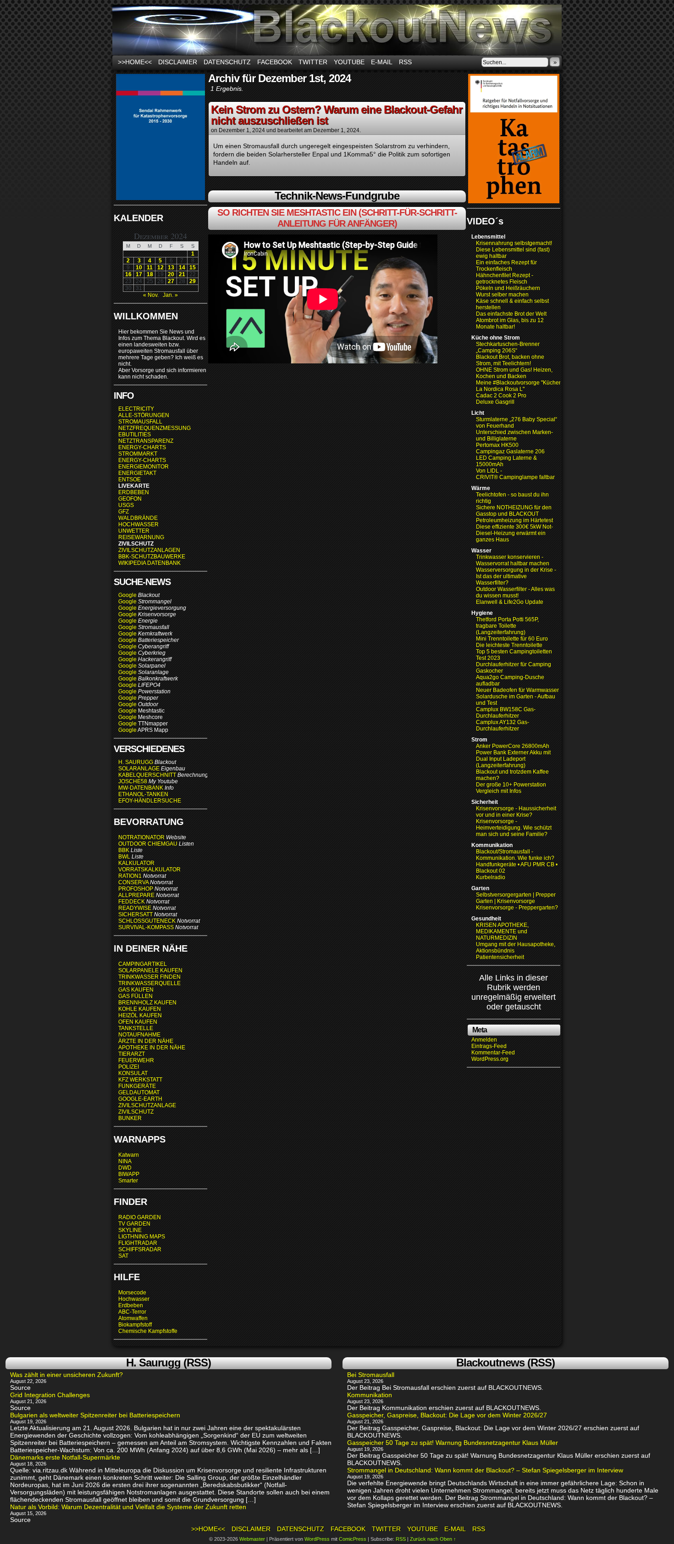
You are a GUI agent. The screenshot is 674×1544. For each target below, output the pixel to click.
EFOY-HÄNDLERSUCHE (149, 800)
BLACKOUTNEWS (337, 30)
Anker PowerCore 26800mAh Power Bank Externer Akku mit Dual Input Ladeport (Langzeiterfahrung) (513, 756)
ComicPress (352, 1539)
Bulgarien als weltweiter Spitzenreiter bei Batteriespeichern (95, 1415)
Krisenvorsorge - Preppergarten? (517, 907)
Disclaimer (177, 62)
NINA (125, 1161)
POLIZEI (128, 1067)
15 (192, 267)
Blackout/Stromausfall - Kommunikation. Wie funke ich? (515, 854)
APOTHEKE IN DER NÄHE (151, 1047)
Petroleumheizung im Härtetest (514, 520)
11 (150, 267)
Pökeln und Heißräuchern (508, 288)
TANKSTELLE (135, 1028)
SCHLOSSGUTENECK (147, 921)
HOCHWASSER (138, 524)
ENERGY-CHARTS (142, 447)
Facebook (274, 62)
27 (171, 281)
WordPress (317, 1539)
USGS (126, 505)
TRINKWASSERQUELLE (149, 983)
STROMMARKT (138, 454)
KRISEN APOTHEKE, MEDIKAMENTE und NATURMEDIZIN (502, 931)
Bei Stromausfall (370, 1374)
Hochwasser (133, 1299)
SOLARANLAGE (139, 768)
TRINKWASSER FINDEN (149, 977)
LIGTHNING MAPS (141, 1236)
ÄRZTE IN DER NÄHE (145, 1041)
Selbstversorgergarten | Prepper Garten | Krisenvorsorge (516, 898)
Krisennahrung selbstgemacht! (514, 243)
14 (182, 267)
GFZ (123, 511)
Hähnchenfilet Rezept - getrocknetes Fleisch (504, 278)
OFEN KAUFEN (137, 1022)
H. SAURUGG (135, 762)
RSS (405, 62)
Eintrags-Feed (489, 1046)
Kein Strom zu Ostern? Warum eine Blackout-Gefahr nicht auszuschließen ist (336, 115)
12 (160, 267)
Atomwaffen (133, 1318)
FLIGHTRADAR (137, 1243)
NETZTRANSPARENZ (145, 441)
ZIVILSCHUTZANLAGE (147, 1105)
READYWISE (134, 908)
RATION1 (130, 876)
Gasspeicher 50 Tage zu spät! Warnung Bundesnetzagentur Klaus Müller (452, 1442)
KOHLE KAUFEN (139, 1009)
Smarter (128, 1180)
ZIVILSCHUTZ (136, 1112)
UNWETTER (133, 531)
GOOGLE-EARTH (140, 1099)
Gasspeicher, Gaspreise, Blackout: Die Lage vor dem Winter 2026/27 (447, 1415)
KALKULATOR (136, 863)
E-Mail (381, 62)
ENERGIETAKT (137, 473)
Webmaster (252, 1539)
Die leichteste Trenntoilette (509, 645)
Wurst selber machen (502, 294)
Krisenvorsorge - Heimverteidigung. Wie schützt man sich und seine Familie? (514, 827)
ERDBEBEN (133, 492)
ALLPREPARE (136, 895)
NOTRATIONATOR (141, 837)
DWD (125, 1168)
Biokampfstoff (135, 1324)
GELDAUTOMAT (139, 1092)
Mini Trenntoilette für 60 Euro (512, 638)
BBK (123, 850)
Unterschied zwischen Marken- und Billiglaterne (514, 435)
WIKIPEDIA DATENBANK (149, 563)
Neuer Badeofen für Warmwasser (517, 690)
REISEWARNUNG (141, 537)
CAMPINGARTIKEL (142, 964)
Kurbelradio (490, 877)
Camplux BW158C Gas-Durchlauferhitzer (506, 712)
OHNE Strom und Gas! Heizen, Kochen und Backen (514, 373)
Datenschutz (227, 62)
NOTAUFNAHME (139, 1034)
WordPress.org (489, 1059)
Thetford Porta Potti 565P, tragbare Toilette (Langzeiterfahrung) (507, 625)
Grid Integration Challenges (50, 1395)
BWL (124, 856)
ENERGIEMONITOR (143, 466)
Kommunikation (369, 1395)
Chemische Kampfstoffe (147, 1331)
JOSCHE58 (132, 781)
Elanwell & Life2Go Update (509, 602)
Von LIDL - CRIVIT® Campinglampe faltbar (515, 474)
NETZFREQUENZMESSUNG (154, 428)
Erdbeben (130, 1305)
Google (127, 595)
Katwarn (128, 1155)
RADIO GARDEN (139, 1217)
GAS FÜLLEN (135, 996)
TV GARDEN (134, 1224)
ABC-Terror (132, 1312)
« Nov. (151, 295)
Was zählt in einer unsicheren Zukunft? (66, 1374)
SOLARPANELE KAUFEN (150, 970)
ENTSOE (129, 479)
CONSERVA (133, 882)
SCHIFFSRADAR (139, 1249)
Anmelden (484, 1040)
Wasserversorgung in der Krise (515, 570)
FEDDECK (131, 901)
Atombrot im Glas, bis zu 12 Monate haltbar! (510, 323)
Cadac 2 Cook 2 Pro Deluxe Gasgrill (501, 398)
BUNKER (130, 1118)
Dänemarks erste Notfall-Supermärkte (65, 1457)
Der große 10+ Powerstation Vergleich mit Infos (511, 787)
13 (171, 267)
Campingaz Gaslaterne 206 (511, 451)
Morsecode (132, 1292)
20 (171, 274)
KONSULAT (133, 1073)
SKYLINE (130, 1230)
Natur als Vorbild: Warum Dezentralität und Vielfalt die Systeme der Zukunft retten (128, 1507)
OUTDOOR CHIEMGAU (147, 844)
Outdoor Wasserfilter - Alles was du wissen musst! (515, 592)
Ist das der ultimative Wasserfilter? (501, 579)
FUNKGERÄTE (137, 1086)
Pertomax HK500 (497, 445)
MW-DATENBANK (140, 788)
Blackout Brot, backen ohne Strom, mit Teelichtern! (510, 360)
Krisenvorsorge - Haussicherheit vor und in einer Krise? (516, 811)
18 (150, 274)
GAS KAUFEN (136, 990)
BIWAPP (128, 1174)
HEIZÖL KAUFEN (140, 1015)
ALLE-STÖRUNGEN (143, 415)
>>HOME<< (135, 62)
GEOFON (130, 499)
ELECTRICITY (136, 409)
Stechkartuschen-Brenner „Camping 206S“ (508, 347)
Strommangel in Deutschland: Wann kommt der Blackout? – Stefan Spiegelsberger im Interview (485, 1470)
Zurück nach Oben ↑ (433, 1539)
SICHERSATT (135, 914)
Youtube (349, 62)
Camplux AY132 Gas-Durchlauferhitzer (502, 725)
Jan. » (170, 295)
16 (128, 274)
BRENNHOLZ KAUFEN (147, 1002)
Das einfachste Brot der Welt (511, 314)
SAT (123, 1256)
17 (139, 274)
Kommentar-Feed (493, 1052)
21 (182, 274)
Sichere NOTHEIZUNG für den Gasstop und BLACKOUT (514, 510)
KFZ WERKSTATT (140, 1079)
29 (192, 281)
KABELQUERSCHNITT (147, 775)
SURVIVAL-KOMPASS (146, 927)
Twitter (312, 62)
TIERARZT (131, 1054)
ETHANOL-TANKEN (143, 794)
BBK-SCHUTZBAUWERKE (151, 556)
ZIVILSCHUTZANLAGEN (149, 550)
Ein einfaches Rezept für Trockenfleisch (506, 265)
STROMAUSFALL (140, 421)
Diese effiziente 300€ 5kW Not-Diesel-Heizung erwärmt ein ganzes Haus (514, 533)
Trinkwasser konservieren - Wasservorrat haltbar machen (512, 560)
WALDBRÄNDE (138, 518)
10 (139, 267)
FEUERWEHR (136, 1060)
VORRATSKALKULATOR (149, 869)
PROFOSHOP (135, 889)
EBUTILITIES (134, 434)
